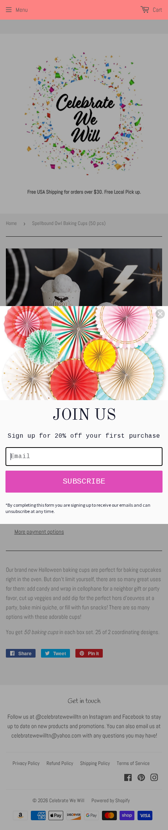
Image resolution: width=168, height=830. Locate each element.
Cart (157, 9)
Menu (22, 9)
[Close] (160, 314)
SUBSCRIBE (84, 481)
